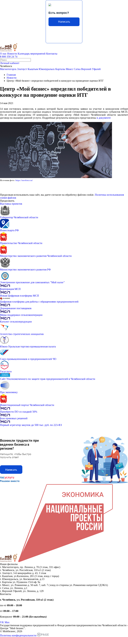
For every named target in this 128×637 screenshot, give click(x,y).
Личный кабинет (9, 63)
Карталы (60, 69)
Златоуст (22, 69)
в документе (104, 117)
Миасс (69, 69)
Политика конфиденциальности (18, 635)
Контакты (51, 53)
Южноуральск (47, 69)
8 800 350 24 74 (8, 56)
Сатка (77, 69)
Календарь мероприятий (32, 53)
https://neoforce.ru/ (24, 180)
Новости (12, 53)
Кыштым (33, 69)
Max (7, 622)
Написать (64, 21)
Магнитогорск (8, 69)
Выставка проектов (11, 203)
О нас (3, 53)
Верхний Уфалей (91, 69)
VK (2, 622)
